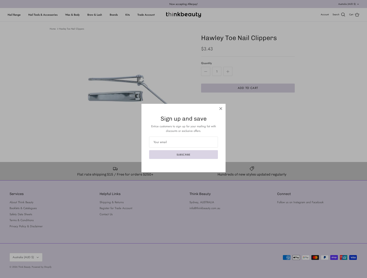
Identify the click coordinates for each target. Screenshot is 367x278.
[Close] (221, 108)
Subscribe (183, 154)
